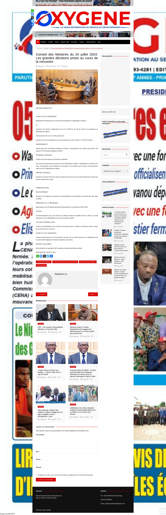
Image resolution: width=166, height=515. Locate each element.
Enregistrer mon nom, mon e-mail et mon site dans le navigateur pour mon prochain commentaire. (65, 475)
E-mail (38, 459)
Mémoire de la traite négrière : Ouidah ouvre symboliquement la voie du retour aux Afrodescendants (121, 273)
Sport (99, 42)
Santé (57, 42)
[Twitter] (32, 21)
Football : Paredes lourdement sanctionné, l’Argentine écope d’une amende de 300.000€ (121, 234)
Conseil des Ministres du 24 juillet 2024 (66, 261)
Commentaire (40, 434)
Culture (81, 42)
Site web (38, 467)
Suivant (92, 294)
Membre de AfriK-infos (109, 112)
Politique (43, 42)
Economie (74, 42)
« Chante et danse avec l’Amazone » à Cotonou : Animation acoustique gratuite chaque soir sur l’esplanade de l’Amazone (120, 217)
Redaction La (41, 66)
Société (50, 42)
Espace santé (65, 42)
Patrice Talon (41, 265)
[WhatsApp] (32, 10)
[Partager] (32, 24)
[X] (32, 17)
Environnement (90, 42)
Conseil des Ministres (44, 261)
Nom (38, 451)
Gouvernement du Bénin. (88, 261)
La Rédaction (43, 332)
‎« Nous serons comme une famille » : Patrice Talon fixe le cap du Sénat (49, 372)
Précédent (42, 294)
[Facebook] (32, 14)
